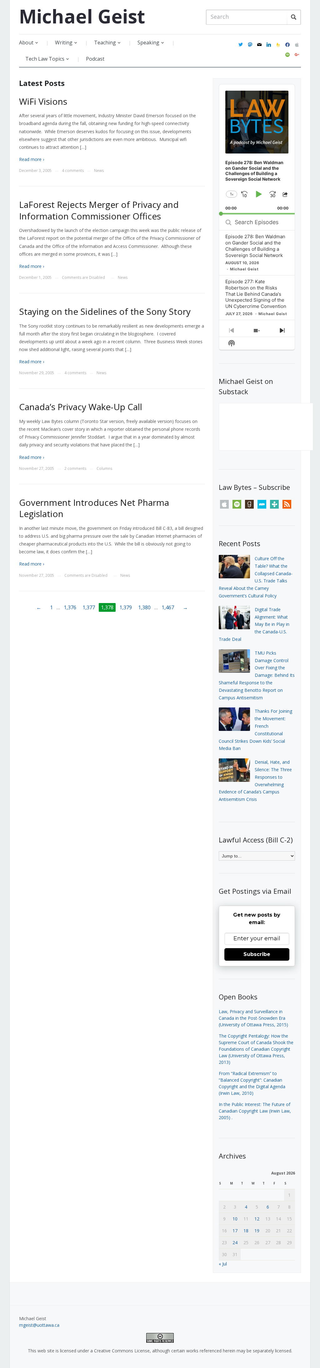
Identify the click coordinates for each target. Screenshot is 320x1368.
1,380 (144, 607)
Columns (104, 468)
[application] (256, 149)
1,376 (70, 607)
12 (256, 1219)
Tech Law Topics (44, 58)
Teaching (105, 42)
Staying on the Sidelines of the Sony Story (105, 311)
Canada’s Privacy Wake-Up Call (80, 407)
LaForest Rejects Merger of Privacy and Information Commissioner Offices (99, 210)
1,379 (125, 607)
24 (235, 1242)
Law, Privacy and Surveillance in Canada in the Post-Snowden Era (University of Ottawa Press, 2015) (253, 1018)
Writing (63, 42)
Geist (82, 16)
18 (245, 1231)
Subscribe (256, 954)
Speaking (148, 42)
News (99, 170)
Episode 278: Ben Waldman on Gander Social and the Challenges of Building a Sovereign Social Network (255, 246)
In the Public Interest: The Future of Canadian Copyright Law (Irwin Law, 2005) (255, 1110)
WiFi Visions (43, 101)
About (26, 42)
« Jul (223, 1264)
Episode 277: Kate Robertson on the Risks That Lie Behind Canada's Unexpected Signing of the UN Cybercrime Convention (255, 294)
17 (235, 1231)
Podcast (95, 58)
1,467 (168, 607)
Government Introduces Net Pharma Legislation (94, 508)
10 (235, 1219)
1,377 (88, 607)
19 (256, 1231)
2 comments (75, 468)
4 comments (73, 170)
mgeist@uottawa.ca (39, 1325)
